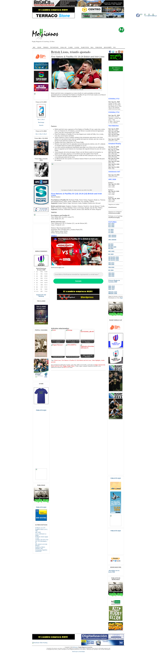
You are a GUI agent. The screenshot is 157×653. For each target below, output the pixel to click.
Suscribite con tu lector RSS (113, 571)
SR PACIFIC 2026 (113, 260)
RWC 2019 (111, 286)
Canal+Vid (63, 47)
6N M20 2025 (112, 247)
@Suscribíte (107, 47)
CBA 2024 (111, 273)
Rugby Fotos (85, 47)
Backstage (41, 122)
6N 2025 (110, 245)
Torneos (45, 47)
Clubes (70, 47)
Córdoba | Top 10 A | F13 (41, 539)
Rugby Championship (51, 45)
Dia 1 (39, 119)
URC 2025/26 (112, 239)
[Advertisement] (81, 23)
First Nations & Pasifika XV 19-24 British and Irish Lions (76, 360)
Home (34, 45)
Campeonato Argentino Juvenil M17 (41, 550)
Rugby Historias (85, 45)
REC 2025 (111, 251)
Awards (41, 125)
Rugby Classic (63, 45)
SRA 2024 (111, 263)
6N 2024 (110, 244)
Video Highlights (96, 360)
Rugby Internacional (100, 365)
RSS (114, 47)
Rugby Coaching (74, 45)
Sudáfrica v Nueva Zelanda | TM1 (40, 547)
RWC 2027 (111, 289)
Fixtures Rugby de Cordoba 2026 (114, 281)
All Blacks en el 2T (40, 528)
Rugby (41, 45)
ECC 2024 (111, 223)
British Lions (57, 360)
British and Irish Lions (57, 366)
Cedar (39, 47)
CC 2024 (110, 229)
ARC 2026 (38, 532)
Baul (92, 47)
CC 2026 (110, 232)
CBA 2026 (111, 276)
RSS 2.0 (65, 367)
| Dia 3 (45, 134)
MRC (34, 47)
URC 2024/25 (112, 237)
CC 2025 (110, 231)
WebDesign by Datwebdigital (78, 651)
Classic (77, 47)
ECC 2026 (111, 226)
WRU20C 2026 (112, 293)
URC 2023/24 (112, 235)
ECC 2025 (111, 225)
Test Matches (54, 47)
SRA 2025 (111, 264)
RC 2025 (110, 254)
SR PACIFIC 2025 (113, 258)
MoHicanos (75, 647)
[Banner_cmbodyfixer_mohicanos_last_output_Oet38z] (78, 293)
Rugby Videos (106, 45)
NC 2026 (110, 270)
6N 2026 (110, 248)
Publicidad (98, 47)
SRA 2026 (111, 267)
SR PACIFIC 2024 (113, 257)
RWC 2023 (111, 287)
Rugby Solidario (96, 45)
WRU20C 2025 (112, 292)
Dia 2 (43, 119)
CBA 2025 (111, 274)
